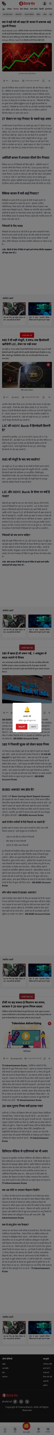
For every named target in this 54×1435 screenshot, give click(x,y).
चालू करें (21, 726)
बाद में (33, 726)
